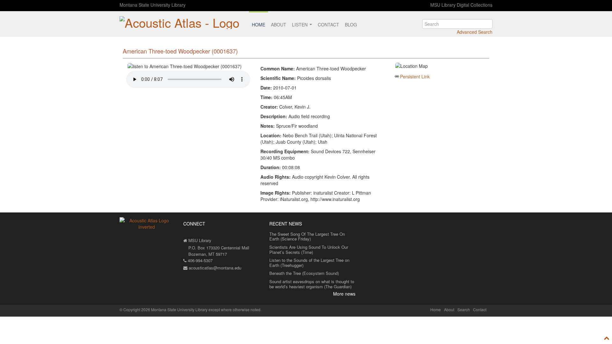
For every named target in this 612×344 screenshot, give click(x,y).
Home (258, 24)
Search (463, 309)
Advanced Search (474, 32)
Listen (300, 24)
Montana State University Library (153, 5)
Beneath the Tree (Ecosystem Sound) (304, 273)
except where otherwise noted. (234, 309)
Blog (351, 24)
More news (344, 293)
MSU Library (199, 240)
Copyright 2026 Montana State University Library (165, 309)
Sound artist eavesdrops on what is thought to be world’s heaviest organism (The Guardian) (311, 284)
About (278, 24)
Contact (328, 24)
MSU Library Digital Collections (461, 5)
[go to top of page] (606, 337)
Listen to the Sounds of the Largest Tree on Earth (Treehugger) (309, 262)
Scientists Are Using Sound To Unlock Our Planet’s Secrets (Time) (308, 249)
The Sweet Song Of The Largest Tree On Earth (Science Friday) (307, 236)
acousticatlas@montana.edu (214, 268)
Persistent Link (415, 76)
